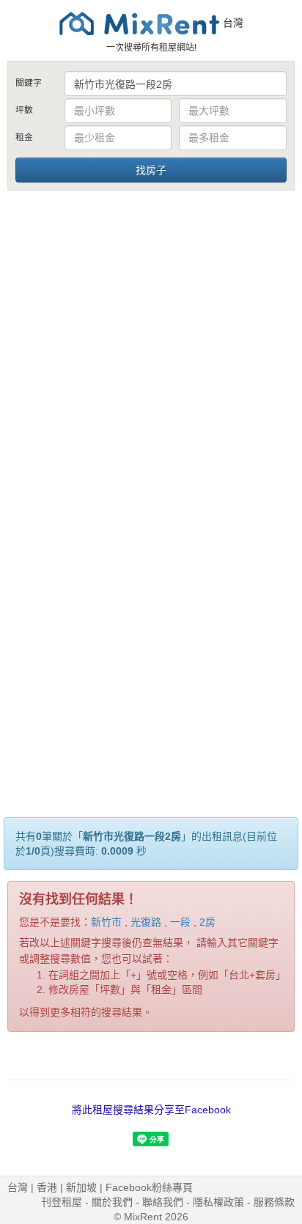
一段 (180, 922)
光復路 (145, 922)
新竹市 (106, 922)
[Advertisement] (151, 351)
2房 (207, 922)
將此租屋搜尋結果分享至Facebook (151, 1110)
